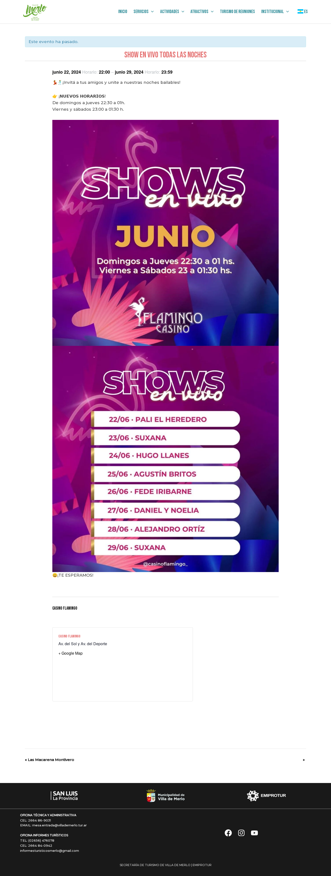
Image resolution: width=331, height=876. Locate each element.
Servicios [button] (141, 12)
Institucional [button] (272, 12)
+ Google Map (70, 653)
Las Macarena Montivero (49, 759)
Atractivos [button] (199, 12)
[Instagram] (241, 833)
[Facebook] (228, 833)
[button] (151, 12)
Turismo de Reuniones (237, 12)
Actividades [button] (169, 12)
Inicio (122, 12)
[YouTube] (254, 833)
